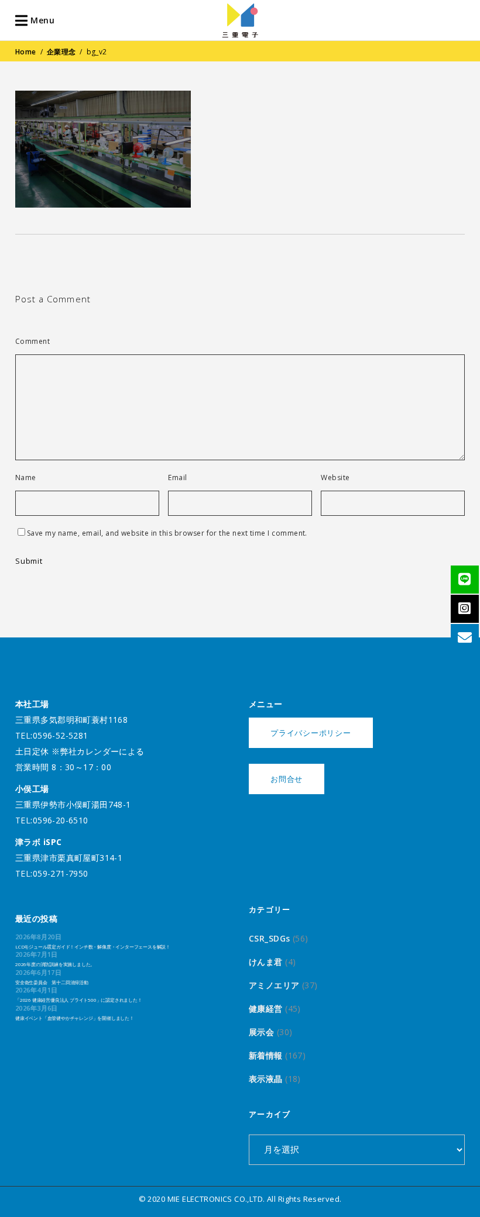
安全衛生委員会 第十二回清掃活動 (51, 982)
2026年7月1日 (36, 954)
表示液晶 (266, 1078)
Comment (32, 341)
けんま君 (266, 961)
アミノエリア (274, 985)
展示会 (261, 1031)
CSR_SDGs (269, 938)
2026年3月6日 (36, 1008)
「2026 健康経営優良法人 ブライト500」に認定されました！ (78, 1000)
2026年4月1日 (36, 989)
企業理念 (61, 52)
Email (177, 477)
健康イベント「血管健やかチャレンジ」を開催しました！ (74, 1018)
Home (25, 52)
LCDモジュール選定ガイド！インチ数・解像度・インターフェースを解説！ (92, 946)
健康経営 (266, 1008)
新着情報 (266, 1055)
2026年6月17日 (38, 972)
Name (25, 477)
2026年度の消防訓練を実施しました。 (55, 964)
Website (335, 477)
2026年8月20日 (38, 936)
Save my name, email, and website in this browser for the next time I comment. (167, 533)
